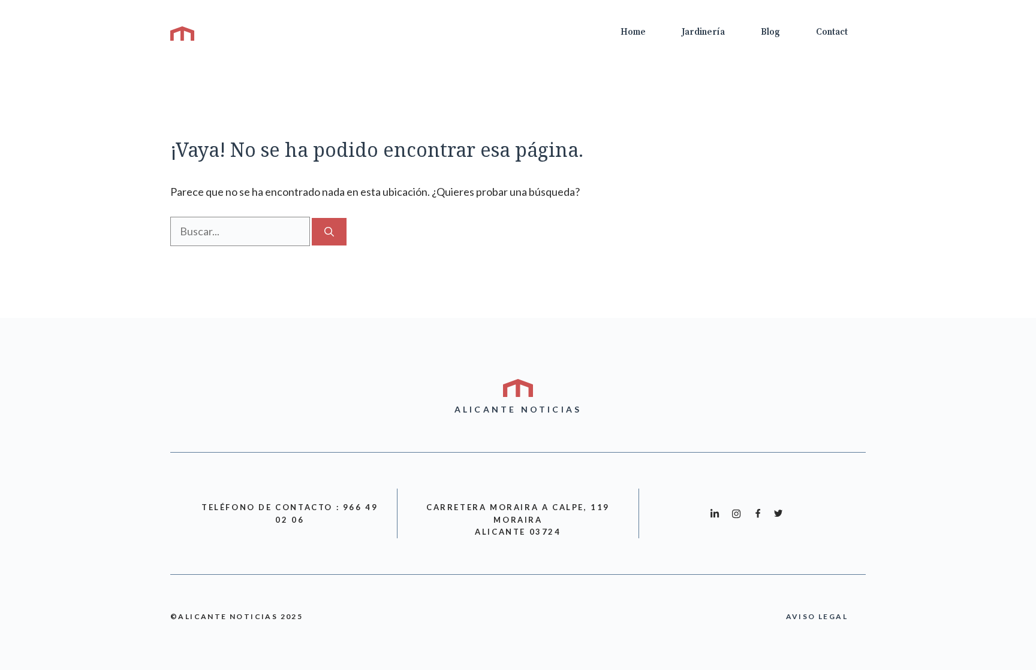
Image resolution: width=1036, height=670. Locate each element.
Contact (832, 32)
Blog (770, 32)
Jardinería (703, 32)
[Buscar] (329, 231)
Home (633, 32)
